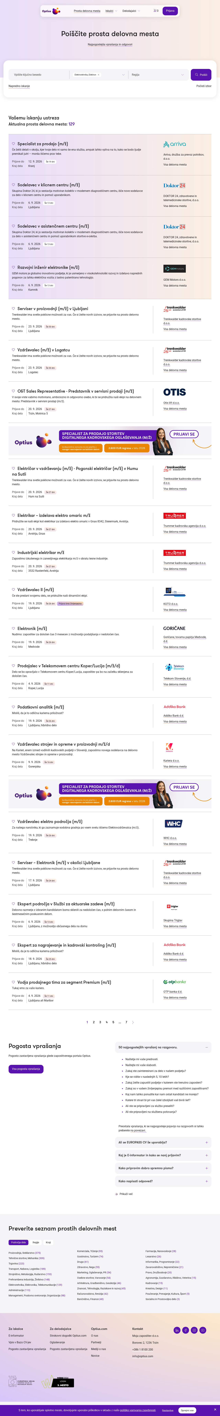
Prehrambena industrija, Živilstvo (26, 1279)
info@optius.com (142, 1356)
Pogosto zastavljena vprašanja (27, 1349)
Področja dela (18, 1242)
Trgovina (13, 1263)
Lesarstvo (151, 1256)
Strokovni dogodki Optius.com (68, 1335)
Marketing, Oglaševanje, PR (91, 1272)
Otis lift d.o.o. (171, 402)
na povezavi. (138, 1130)
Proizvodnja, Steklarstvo (21, 1253)
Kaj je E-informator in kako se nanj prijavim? (150, 1155)
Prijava (170, 10)
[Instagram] (194, 1330)
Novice (95, 1355)
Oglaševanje (57, 1342)
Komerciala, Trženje (87, 1251)
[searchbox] (157, 75)
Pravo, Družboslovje (156, 1272)
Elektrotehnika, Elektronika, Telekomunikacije (32, 1284)
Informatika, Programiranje (160, 1261)
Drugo (80, 1261)
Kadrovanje (152, 1283)
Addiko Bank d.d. (173, 715)
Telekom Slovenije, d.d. (177, 678)
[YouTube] (202, 1330)
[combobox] (99, 74)
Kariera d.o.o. (171, 760)
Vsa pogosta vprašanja (26, 1069)
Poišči (203, 74)
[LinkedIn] (177, 1330)
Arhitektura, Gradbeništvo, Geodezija (96, 1283)
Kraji (48, 1242)
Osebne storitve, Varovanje (91, 1277)
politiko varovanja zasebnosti (138, 1410)
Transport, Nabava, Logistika (24, 1268)
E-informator (16, 1335)
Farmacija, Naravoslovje (159, 1251)
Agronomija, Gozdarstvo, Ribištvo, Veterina (168, 1277)
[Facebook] (185, 1330)
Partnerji (96, 1342)
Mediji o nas (98, 1349)
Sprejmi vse (187, 1410)
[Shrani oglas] (13, 144)
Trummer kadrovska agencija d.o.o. (184, 526)
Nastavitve (167, 1410)
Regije (36, 1242)
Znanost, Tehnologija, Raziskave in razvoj (99, 1288)
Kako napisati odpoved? (136, 1181)
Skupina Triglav (172, 920)
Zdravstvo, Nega (86, 1267)
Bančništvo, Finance (88, 1299)
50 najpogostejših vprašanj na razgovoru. (148, 1047)
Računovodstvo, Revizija (90, 1293)
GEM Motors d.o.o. (174, 279)
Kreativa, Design (154, 1288)
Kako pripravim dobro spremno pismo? (146, 1168)
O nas (94, 1335)
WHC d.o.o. (170, 838)
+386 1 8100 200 (142, 1349)
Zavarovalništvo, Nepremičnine (162, 1267)
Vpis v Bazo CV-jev (20, 1342)
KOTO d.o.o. (170, 604)
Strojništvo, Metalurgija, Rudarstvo (27, 1274)
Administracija (16, 1290)
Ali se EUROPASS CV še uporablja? (143, 1142)
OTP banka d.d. (172, 991)
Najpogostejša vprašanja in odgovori (110, 44)
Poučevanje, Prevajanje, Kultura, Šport (166, 1293)
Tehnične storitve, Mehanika (23, 1258)
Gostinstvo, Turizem (87, 1256)
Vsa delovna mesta (175, 164)
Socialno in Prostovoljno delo (161, 1299)
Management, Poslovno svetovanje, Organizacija (34, 1295)
